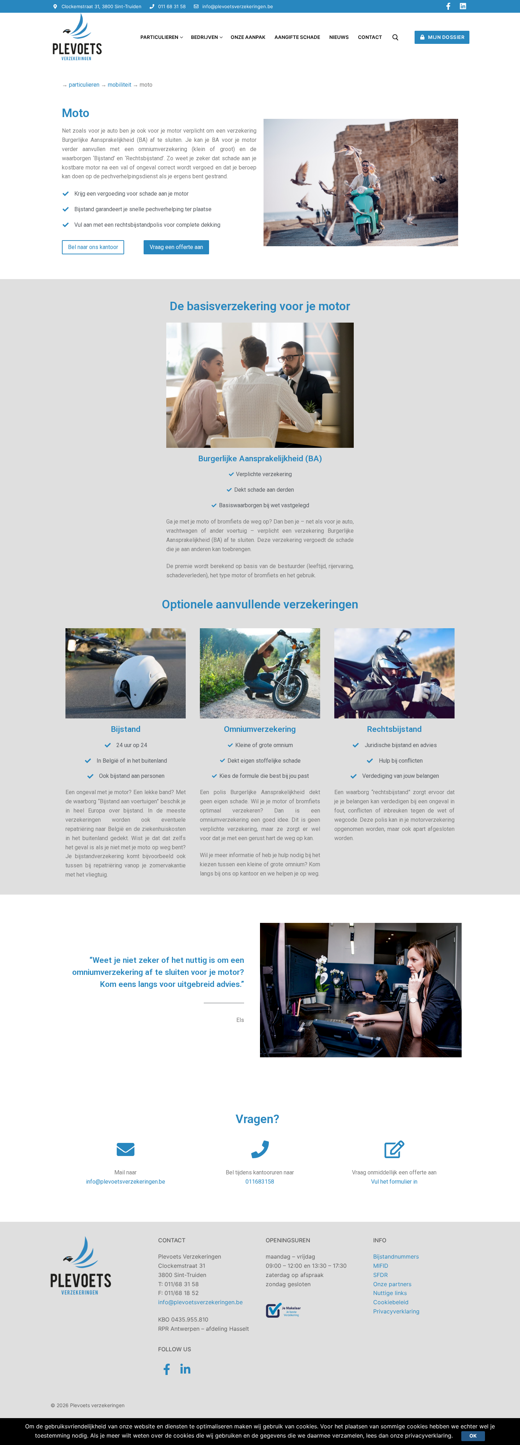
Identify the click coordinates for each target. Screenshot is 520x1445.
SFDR (380, 1274)
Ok (473, 1436)
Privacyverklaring (396, 1311)
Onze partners (392, 1284)
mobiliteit (119, 84)
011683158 (259, 1181)
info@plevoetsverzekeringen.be (237, 6)
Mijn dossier (446, 37)
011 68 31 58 (172, 6)
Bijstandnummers (396, 1256)
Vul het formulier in (394, 1181)
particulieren (84, 84)
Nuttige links (390, 1292)
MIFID (380, 1265)
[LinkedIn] (463, 6)
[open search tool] (395, 37)
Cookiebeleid (391, 1302)
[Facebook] (448, 6)
